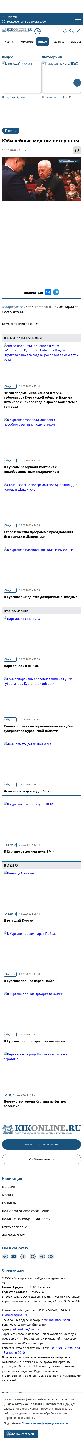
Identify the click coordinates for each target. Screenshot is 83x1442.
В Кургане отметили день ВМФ (29, 851)
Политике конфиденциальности (45, 1423)
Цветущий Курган (18, 920)
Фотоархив (26, 41)
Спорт (7, 1094)
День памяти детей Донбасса (28, 791)
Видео (42, 41)
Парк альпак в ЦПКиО (22, 666)
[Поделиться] (77, 150)
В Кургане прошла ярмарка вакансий (34, 1041)
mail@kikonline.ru (57, 1320)
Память (11, 131)
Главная (9, 41)
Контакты (9, 1203)
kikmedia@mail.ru (15, 1315)
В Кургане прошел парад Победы (30, 981)
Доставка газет (13, 1235)
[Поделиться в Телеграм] (56, 293)
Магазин (8, 1187)
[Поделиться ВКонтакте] (48, 292)
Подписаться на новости (41, 1144)
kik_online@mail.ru (26, 1329)
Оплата (7, 1195)
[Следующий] (77, 83)
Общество (10, 386)
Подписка (58, 41)
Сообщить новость (41, 1159)
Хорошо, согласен (21, 1434)
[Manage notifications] (8, 1434)
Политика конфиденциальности (26, 1219)
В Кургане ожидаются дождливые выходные (40, 597)
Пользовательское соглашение (26, 1211)
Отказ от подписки (16, 1227)
